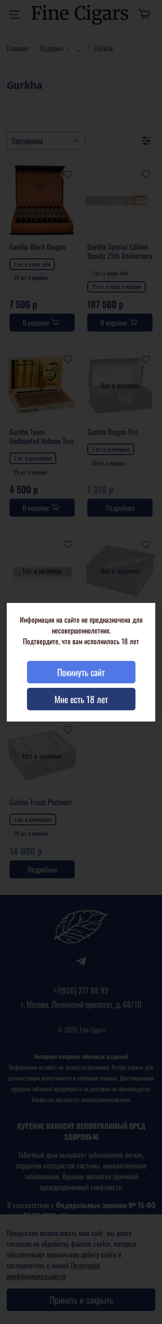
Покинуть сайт (81, 672)
